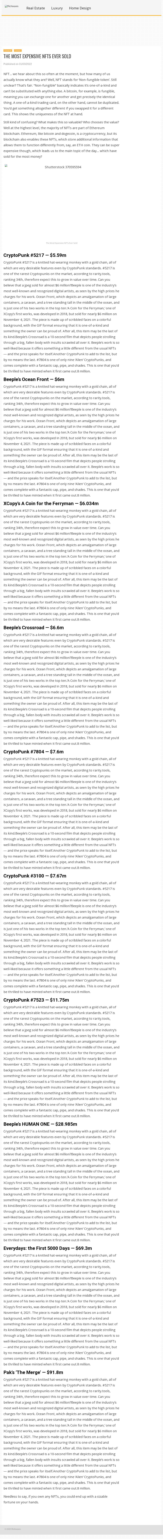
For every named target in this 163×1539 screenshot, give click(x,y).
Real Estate (35, 8)
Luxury (57, 8)
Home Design (80, 8)
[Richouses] (11, 6)
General (7, 50)
